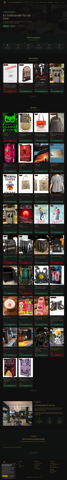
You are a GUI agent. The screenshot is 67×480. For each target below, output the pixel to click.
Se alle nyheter (33, 390)
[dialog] (8, 471)
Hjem (38, 2)
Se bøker (6, 26)
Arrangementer (50, 2)
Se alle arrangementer (33, 452)
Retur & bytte (36, 465)
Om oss (44, 2)
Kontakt (55, 2)
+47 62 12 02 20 (53, 465)
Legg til (26, 91)
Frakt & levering (36, 464)
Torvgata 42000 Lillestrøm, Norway (55, 464)
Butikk (41, 2)
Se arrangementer (21, 26)
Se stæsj (12, 26)
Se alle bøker (33, 96)
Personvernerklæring (10, 474)
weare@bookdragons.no (55, 467)
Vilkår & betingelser (37, 468)
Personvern (36, 467)
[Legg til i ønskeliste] (16, 65)
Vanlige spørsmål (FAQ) (38, 463)
